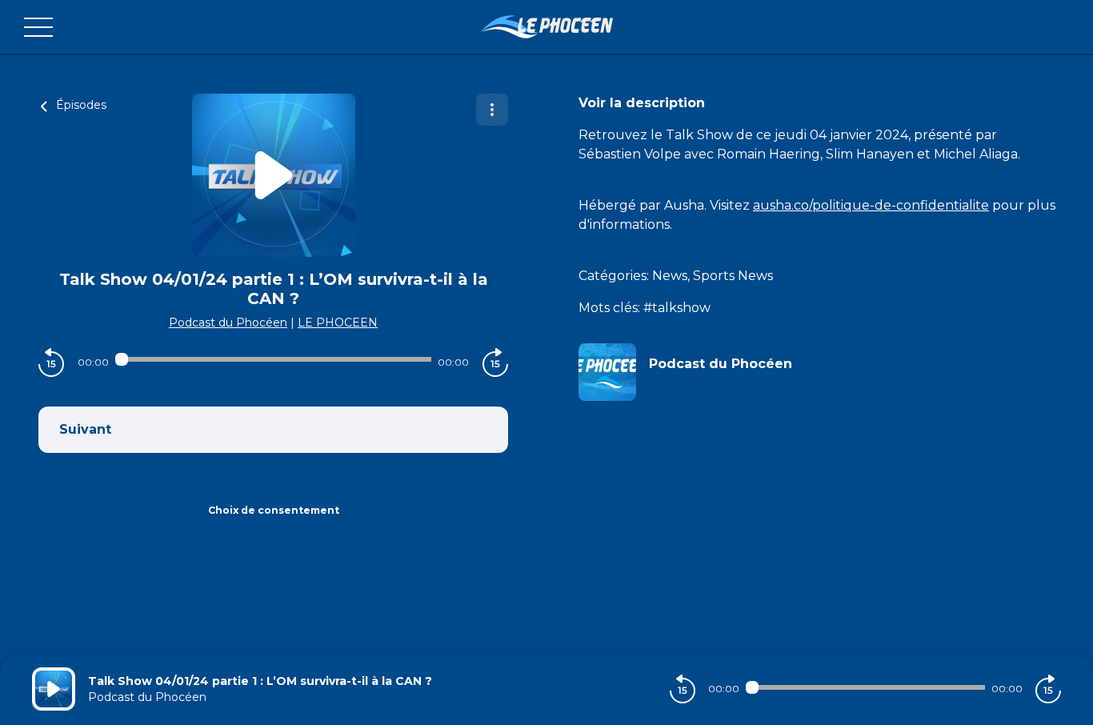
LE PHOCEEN (338, 322)
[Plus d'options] (492, 110)
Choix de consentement (273, 510)
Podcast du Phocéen (228, 322)
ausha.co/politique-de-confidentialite (871, 205)
